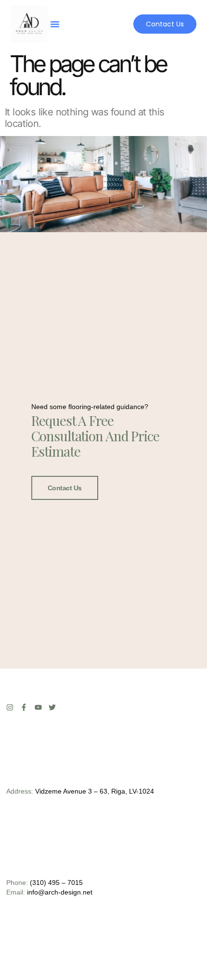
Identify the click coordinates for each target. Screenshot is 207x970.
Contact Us (65, 488)
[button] (55, 24)
